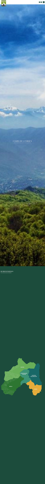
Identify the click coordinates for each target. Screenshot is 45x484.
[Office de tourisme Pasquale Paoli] (3, 2)
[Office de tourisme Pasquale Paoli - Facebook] (41, 2)
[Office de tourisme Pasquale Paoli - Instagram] (39, 2)
